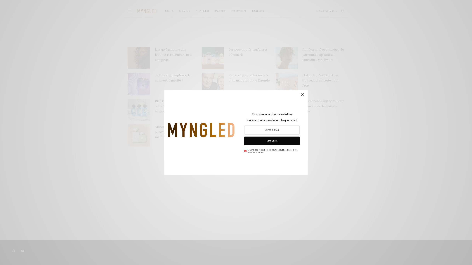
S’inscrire (272, 140)
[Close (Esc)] (302, 96)
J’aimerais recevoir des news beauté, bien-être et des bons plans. (272, 151)
